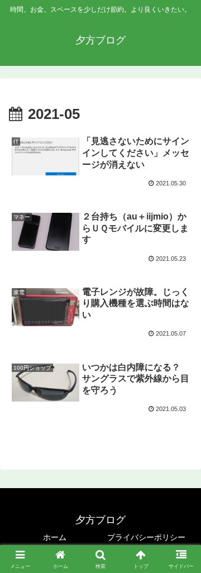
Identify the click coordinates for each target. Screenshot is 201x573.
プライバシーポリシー (146, 537)
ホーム (54, 537)
